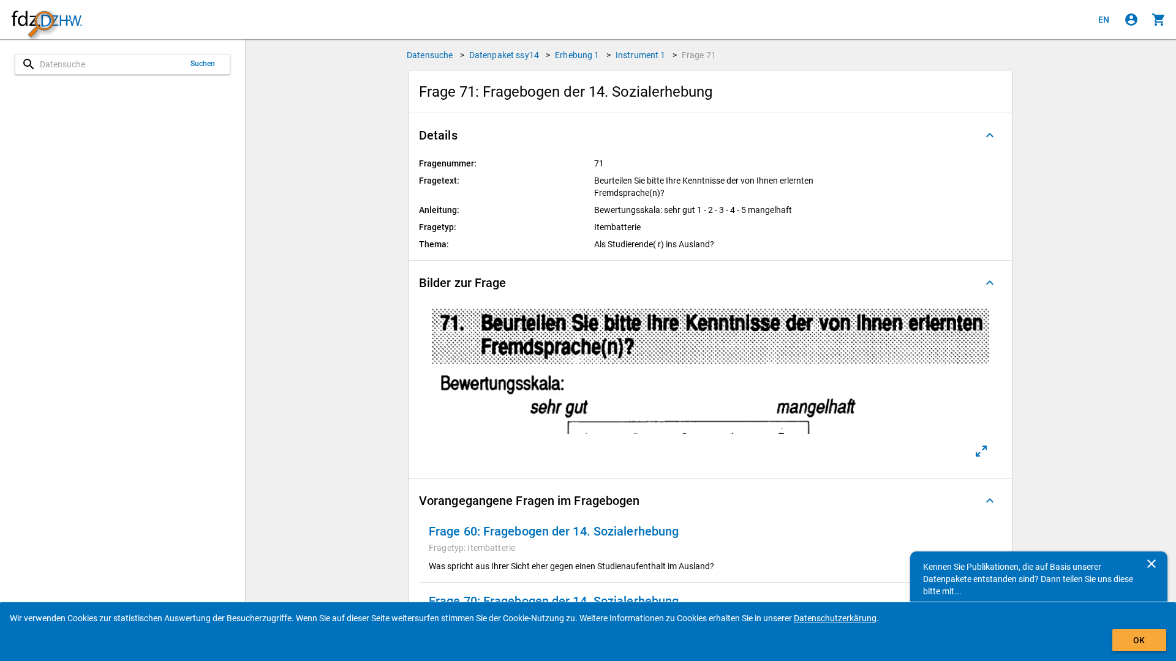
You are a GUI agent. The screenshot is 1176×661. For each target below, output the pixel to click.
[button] (710, 135)
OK (1139, 640)
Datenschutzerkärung (835, 618)
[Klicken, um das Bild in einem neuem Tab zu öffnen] (981, 451)
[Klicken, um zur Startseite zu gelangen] (46, 20)
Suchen (203, 63)
